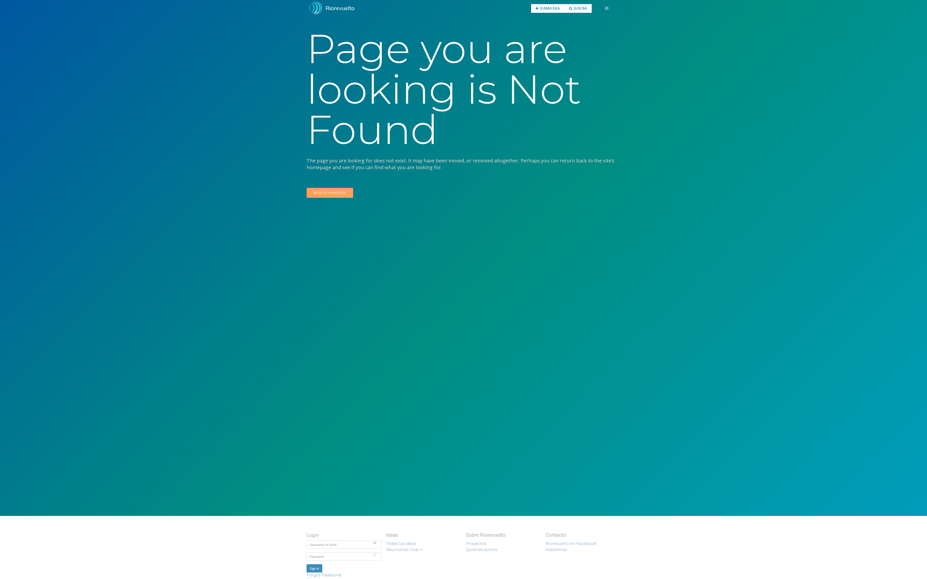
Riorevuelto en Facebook (571, 543)
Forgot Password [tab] (324, 575)
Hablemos (556, 549)
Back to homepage (330, 193)
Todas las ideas (401, 543)
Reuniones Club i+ (404, 549)
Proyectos (476, 543)
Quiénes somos (481, 549)
